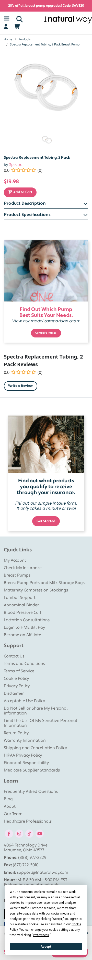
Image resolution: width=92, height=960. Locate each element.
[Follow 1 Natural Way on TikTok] (29, 833)
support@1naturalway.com (42, 872)
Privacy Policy (17, 686)
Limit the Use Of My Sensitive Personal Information (40, 723)
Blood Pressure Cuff (22, 612)
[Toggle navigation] (6, 19)
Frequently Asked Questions (31, 791)
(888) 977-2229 (32, 857)
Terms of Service (19, 671)
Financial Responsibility (26, 762)
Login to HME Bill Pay (24, 627)
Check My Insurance (23, 567)
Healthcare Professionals (28, 821)
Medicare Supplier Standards (32, 770)
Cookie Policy (16, 678)
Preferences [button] (41, 935)
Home (8, 39)
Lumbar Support (20, 597)
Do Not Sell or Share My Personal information (36, 711)
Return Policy (16, 733)
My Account (15, 560)
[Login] (6, 27)
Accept (46, 946)
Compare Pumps (45, 332)
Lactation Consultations (27, 620)
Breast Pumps (17, 575)
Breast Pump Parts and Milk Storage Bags (44, 582)
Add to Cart (22, 192)
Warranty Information (25, 740)
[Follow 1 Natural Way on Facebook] (9, 833)
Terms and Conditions (24, 663)
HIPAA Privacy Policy (23, 755)
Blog (8, 799)
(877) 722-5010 (25, 865)
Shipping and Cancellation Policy (35, 747)
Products (24, 39)
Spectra (15, 164)
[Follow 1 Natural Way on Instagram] (19, 833)
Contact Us (14, 656)
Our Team (13, 813)
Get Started (46, 521)
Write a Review (20, 386)
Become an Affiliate (22, 634)
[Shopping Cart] (17, 27)
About (10, 806)
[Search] (19, 19)
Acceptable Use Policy (24, 700)
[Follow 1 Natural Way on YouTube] (39, 833)
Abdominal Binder (21, 605)
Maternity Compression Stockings (36, 590)
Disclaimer (14, 693)
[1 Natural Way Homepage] (68, 19)
